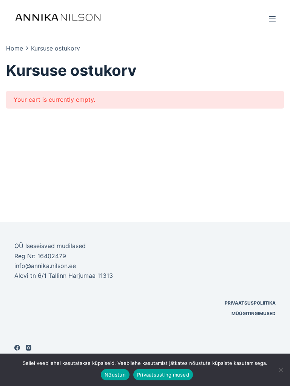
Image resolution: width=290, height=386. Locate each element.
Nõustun (115, 375)
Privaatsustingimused (163, 375)
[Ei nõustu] (280, 370)
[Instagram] (28, 348)
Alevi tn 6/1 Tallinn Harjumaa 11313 (63, 275)
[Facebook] (17, 348)
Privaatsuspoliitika (250, 303)
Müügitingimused (253, 313)
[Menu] (272, 18)
